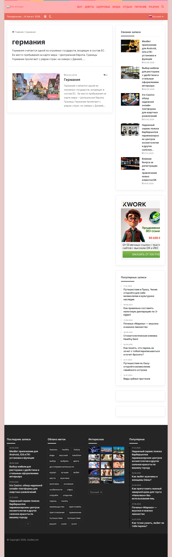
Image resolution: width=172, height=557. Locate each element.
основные (68, 484)
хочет (74, 524)
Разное (154, 6)
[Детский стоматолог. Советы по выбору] (94, 465)
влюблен (76, 455)
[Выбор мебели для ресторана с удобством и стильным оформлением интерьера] (130, 72)
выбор (53, 461)
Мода (116, 6)
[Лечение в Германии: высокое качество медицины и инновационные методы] (94, 457)
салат (64, 524)
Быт (79, 6)
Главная (18, 32)
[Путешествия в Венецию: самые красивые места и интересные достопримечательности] (94, 480)
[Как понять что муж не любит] (118, 457)
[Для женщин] (15, 7)
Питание (140, 6)
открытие (67, 495)
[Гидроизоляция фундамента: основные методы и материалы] (106, 480)
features (53, 449)
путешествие (56, 518)
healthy (65, 449)
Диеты (89, 6)
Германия (72, 80)
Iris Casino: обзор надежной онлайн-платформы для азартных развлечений (150, 105)
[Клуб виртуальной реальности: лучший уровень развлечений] (94, 450)
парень (53, 501)
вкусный (63, 455)
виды (52, 455)
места (53, 478)
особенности (56, 489)
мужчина (64, 478)
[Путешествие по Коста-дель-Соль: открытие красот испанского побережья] (118, 472)
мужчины (54, 484)
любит (76, 472)
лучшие (65, 472)
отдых (70, 489)
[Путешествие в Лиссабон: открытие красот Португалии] (106, 450)
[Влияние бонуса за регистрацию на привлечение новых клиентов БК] (130, 163)
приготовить (75, 506)
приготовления (57, 512)
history (77, 449)
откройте (54, 495)
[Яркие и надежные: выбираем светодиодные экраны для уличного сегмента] (94, 472)
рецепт (53, 524)
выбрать (64, 461)
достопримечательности (62, 466)
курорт (53, 472)
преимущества (57, 506)
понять (64, 501)
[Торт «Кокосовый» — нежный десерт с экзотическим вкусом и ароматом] (106, 457)
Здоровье (103, 6)
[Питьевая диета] (106, 465)
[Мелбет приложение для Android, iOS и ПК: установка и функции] (130, 46)
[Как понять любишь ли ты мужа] (118, 465)
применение (75, 512)
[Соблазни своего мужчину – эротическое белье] (106, 472)
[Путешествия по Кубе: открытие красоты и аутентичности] (118, 450)
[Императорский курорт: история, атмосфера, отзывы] (118, 480)
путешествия (73, 518)
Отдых (127, 6)
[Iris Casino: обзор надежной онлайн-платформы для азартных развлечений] (130, 99)
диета (76, 461)
